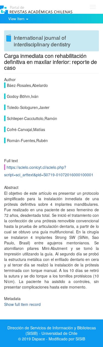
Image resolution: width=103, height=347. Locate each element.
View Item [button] (17, 18)
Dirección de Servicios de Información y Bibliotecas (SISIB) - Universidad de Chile (51, 330)
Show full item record (22, 304)
